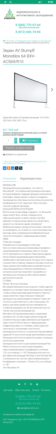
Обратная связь (22, 390)
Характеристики (30, 178)
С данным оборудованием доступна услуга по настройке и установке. (25, 162)
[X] (16, 168)
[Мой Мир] (12, 168)
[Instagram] (31, 384)
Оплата (35, 390)
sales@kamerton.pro (29, 408)
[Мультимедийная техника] (28, 14)
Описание (9, 178)
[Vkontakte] (19, 384)
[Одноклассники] (8, 168)
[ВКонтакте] (4, 168)
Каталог (11, 41)
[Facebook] (25, 384)
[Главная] (4, 41)
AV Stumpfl (46, 41)
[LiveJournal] (20, 168)
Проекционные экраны (28, 41)
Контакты (46, 390)
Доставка (8, 390)
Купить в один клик (19, 147)
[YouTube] (37, 384)
